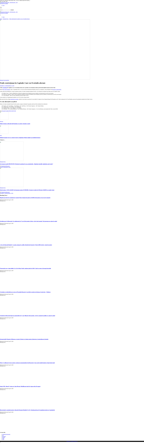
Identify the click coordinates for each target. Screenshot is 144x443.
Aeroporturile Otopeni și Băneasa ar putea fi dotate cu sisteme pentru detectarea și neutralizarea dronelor (24, 339)
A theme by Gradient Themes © (72, 441)
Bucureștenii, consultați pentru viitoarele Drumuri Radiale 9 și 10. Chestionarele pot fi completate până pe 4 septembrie (27, 410)
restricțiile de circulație (14, 99)
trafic (15, 110)
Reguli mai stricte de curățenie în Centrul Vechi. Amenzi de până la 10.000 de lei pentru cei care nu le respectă (25, 197)
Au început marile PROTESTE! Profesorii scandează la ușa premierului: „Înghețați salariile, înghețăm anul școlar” (26, 164)
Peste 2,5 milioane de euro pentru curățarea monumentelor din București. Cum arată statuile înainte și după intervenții (27, 362)
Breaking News (3, 80)
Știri (8, 80)
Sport (6, 80)
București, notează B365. (56, 89)
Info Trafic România (6, 89)
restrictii (12, 110)
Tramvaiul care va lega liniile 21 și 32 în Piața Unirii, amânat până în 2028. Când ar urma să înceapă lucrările (25, 268)
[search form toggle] (1, 7)
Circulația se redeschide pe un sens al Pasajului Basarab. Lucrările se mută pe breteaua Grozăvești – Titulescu (25, 292)
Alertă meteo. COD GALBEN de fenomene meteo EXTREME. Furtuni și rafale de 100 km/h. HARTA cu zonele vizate (27, 190)
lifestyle (3, 437)
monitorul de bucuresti (6, 434)
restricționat (5, 87)
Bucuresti (4, 110)
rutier (3, 439)
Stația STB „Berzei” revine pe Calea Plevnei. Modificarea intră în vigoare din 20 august (20, 386)
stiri (3, 435)
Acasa (3, 5)
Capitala (7, 110)
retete (3, 438)
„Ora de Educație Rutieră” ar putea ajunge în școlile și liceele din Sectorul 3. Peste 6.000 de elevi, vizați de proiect (26, 244)
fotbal (10, 110)
